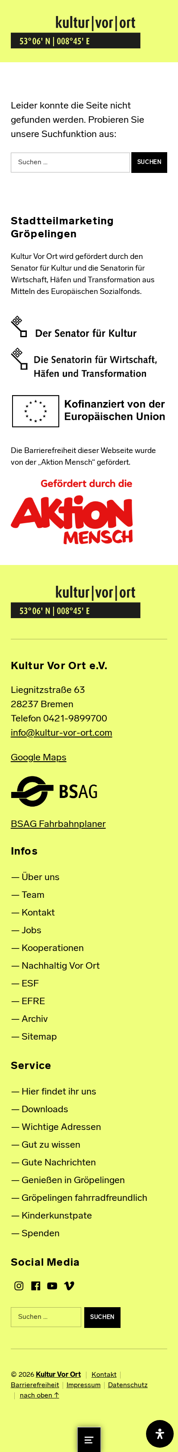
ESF (30, 984)
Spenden (41, 1234)
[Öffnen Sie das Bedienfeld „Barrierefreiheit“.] (160, 1434)
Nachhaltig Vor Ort (61, 966)
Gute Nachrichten (59, 1163)
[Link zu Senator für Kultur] (74, 326)
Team (33, 895)
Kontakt (38, 913)
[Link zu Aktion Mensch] (72, 512)
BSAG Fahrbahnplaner (58, 825)
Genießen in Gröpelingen (73, 1181)
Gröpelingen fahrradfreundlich (84, 1198)
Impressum (84, 1385)
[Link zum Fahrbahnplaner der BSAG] (54, 791)
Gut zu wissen (51, 1145)
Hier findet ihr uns (59, 1092)
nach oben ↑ (39, 1395)
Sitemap (39, 1037)
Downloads (45, 1110)
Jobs (31, 931)
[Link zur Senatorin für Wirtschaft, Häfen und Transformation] (84, 362)
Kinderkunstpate (57, 1216)
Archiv (35, 1019)
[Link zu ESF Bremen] (89, 411)
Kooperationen (53, 949)
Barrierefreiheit (35, 1385)
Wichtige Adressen (61, 1128)
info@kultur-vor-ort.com (61, 733)
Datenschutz (128, 1385)
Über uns (41, 878)
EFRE (33, 1002)
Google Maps (39, 758)
